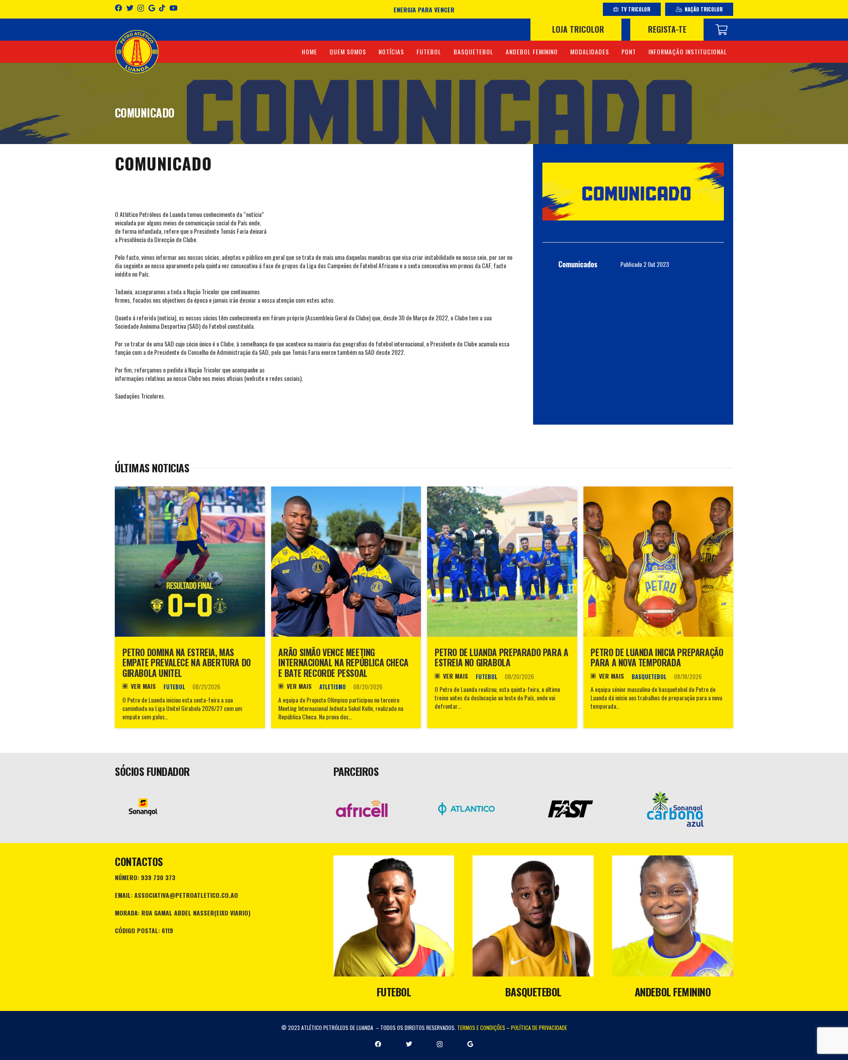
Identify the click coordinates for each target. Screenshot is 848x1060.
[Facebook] (118, 7)
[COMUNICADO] (633, 191)
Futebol (174, 687)
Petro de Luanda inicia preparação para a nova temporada (657, 657)
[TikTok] (162, 7)
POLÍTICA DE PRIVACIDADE (539, 1027)
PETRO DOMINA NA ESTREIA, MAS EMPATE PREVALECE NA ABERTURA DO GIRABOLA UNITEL (186, 663)
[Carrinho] (721, 30)
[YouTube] (174, 7)
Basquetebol (649, 676)
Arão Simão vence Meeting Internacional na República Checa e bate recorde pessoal (343, 663)
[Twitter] (129, 7)
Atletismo (332, 687)
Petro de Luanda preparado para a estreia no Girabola (501, 657)
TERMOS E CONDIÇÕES (481, 1027)
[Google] (151, 7)
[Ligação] (137, 52)
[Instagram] (140, 8)
